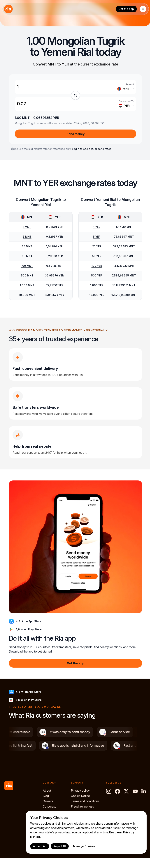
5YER (96, 236)
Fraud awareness (82, 806)
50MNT (27, 256)
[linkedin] (144, 791)
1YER (96, 226)
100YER (97, 265)
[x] (126, 791)
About (47, 790)
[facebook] (117, 791)
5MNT (27, 236)
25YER (96, 246)
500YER (96, 275)
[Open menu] (143, 9)
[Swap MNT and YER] (75, 95)
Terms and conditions (85, 801)
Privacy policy (80, 790)
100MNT (27, 265)
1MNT (27, 226)
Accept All (39, 846)
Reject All (60, 846)
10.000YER (96, 294)
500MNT (27, 275)
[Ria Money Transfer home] (8, 9)
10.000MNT (27, 294)
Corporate (49, 806)
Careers (48, 801)
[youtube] (135, 791)
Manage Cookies (84, 846)
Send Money (76, 134)
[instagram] (108, 791)
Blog (46, 796)
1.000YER (96, 285)
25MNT (27, 246)
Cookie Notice (80, 796)
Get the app (126, 8)
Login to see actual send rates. (92, 148)
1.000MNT (27, 285)
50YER (96, 256)
